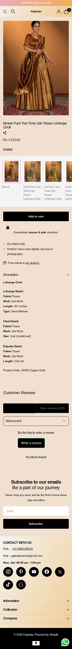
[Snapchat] (21, 585)
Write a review (31, 443)
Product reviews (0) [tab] (19, 408)
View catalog (5, 11)
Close (36, 601)
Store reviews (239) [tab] (52, 408)
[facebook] (47, 572)
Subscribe (36, 523)
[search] (13, 11)
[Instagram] (8, 572)
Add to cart (36, 216)
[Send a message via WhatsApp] (65, 642)
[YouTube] (34, 572)
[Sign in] (59, 11)
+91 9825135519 (22, 548)
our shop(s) (32, 262)
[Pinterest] (21, 572)
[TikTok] (8, 585)
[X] (60, 572)
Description (10, 274)
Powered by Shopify (46, 634)
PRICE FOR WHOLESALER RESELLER (36, 2)
